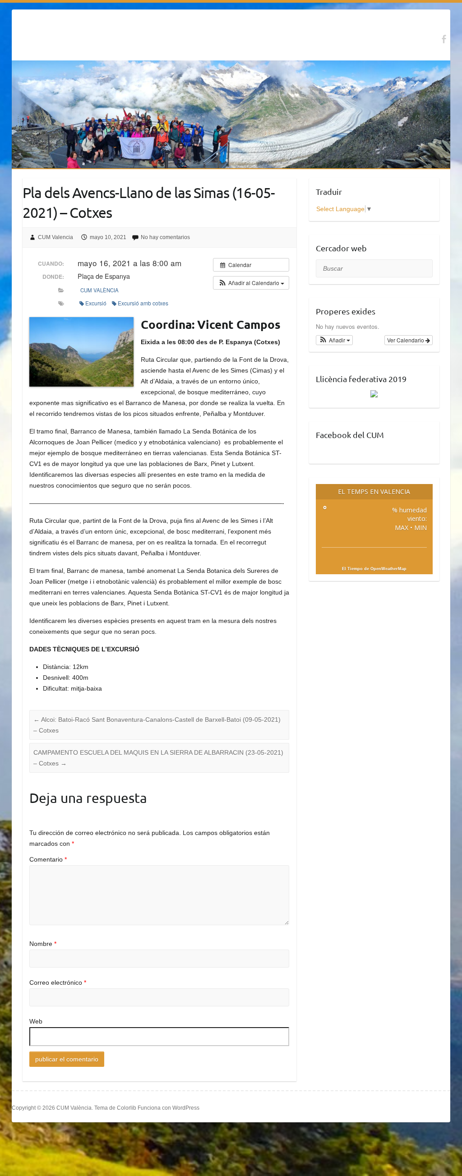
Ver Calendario (406, 340)
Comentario (48, 859)
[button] (251, 283)
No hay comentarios (165, 237)
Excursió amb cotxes (143, 303)
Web (35, 1021)
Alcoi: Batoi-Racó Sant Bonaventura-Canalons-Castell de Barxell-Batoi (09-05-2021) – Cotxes (157, 725)
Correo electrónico (57, 982)
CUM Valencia (55, 237)
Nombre (42, 943)
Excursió (95, 303)
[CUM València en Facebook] (444, 39)
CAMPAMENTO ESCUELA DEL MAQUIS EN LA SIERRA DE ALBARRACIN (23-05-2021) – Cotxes (158, 758)
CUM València (99, 290)
